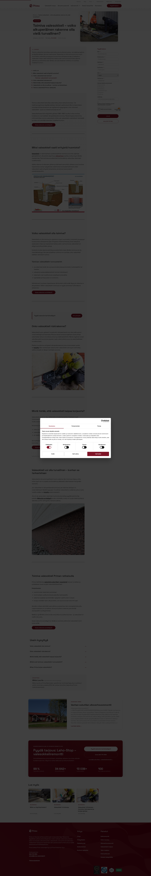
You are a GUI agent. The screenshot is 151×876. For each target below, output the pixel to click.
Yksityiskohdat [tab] (75, 426)
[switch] (66, 447)
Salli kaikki (98, 454)
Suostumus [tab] (52, 426)
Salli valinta (75, 454)
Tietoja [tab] (99, 426)
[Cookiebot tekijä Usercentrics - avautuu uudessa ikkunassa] (102, 421)
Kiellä (52, 454)
